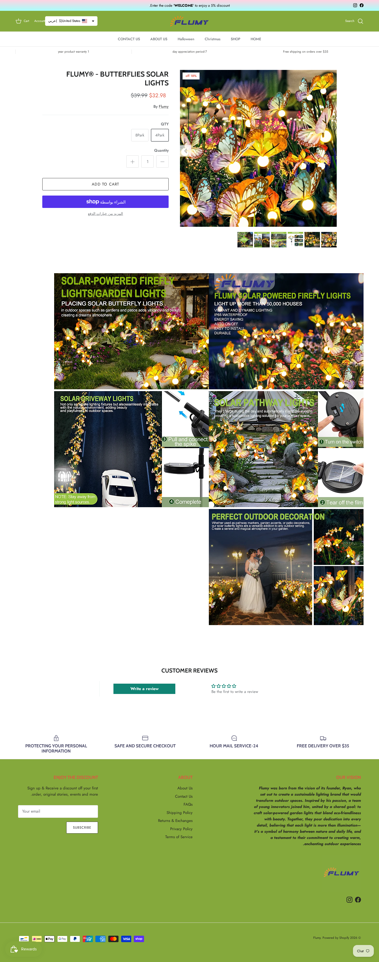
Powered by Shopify (336, 937)
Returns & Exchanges (175, 820)
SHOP (235, 38)
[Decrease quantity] (162, 161)
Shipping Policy (180, 812)
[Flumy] (189, 21)
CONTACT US (129, 38)
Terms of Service (179, 837)
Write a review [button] (144, 689)
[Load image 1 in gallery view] (258, 148)
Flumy (164, 106)
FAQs (188, 804)
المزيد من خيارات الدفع (105, 214)
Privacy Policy (181, 829)
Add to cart (105, 184)
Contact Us (184, 796)
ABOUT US (158, 38)
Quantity (161, 150)
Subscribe (82, 827)
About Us (185, 788)
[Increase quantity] (132, 161)
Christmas (212, 38)
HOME (256, 38)
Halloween (186, 38)
